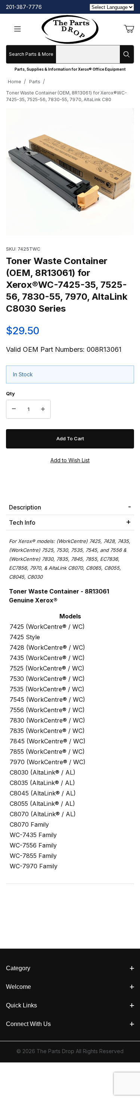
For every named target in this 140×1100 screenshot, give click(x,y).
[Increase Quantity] (42, 409)
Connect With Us (28, 1024)
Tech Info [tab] (22, 522)
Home (14, 81)
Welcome (18, 987)
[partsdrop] (70, 29)
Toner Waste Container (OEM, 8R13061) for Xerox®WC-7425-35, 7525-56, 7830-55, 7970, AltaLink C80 (66, 96)
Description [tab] (25, 507)
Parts (34, 81)
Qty (10, 393)
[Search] (127, 54)
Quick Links (21, 1005)
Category (18, 968)
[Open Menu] (17, 30)
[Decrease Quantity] (13, 409)
